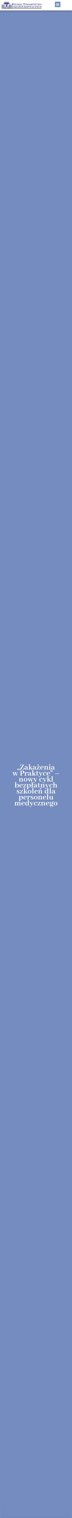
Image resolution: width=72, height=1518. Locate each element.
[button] (57, 4)
